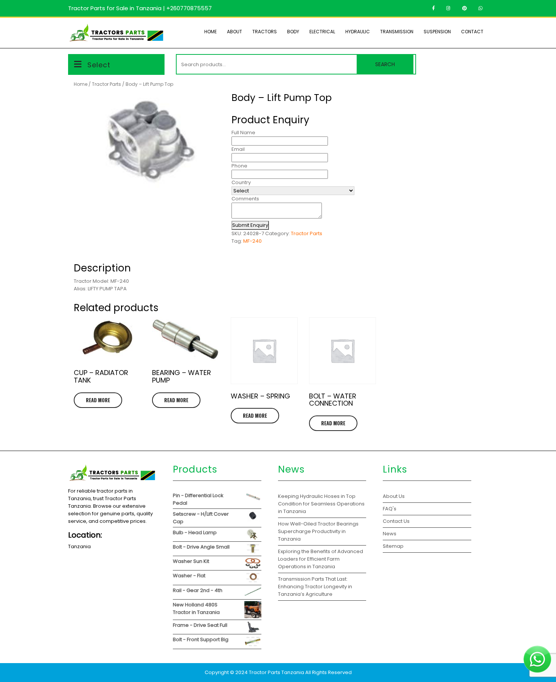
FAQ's (389, 508)
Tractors (264, 31)
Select (98, 65)
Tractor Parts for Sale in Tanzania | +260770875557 (140, 8)
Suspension (437, 31)
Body (293, 31)
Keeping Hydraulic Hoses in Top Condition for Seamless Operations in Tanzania (321, 504)
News (389, 533)
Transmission (396, 31)
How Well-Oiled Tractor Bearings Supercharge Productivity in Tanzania (318, 531)
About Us (394, 496)
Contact (472, 31)
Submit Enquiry (250, 225)
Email (238, 149)
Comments (245, 198)
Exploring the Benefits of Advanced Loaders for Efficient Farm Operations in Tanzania (320, 559)
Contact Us (396, 521)
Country (241, 182)
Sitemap (393, 546)
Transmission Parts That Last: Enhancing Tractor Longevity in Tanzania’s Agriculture (315, 586)
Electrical (322, 31)
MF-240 (252, 241)
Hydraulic (357, 31)
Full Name (243, 132)
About (234, 31)
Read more (98, 400)
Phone (239, 165)
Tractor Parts (106, 84)
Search (385, 64)
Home (210, 31)
